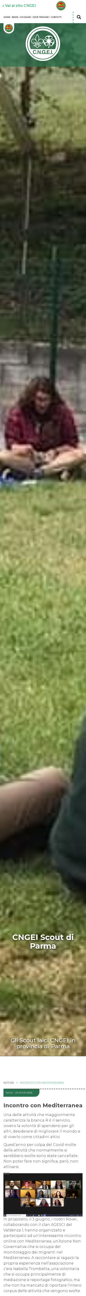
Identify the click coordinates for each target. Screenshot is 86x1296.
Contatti (56, 17)
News (15, 17)
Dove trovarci (41, 17)
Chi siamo (25, 17)
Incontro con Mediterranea (42, 1082)
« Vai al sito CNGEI (19, 5)
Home (6, 17)
